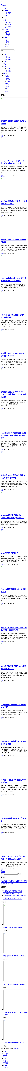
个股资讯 (8, 22)
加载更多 (3, 872)
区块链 (8, 34)
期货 (7, 42)
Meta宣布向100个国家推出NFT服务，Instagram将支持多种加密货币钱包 (14, 435)
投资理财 (5, 37)
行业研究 (8, 26)
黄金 (7, 41)
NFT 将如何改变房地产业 (10, 553)
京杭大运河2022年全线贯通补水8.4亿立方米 (14, 956)
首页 (4, 8)
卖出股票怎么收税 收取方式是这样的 (12, 899)
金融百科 (5, 46)
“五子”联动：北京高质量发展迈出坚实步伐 (14, 984)
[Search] (14, 50)
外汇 (7, 39)
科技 (4, 19)
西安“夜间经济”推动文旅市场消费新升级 (13, 1042)
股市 (4, 21)
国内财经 (8, 14)
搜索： (2, 873)
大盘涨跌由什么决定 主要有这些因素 (12, 892)
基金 (7, 44)
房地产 (5, 15)
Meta (2, 451)
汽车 (4, 17)
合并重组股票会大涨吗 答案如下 (11, 893)
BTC (7, 31)
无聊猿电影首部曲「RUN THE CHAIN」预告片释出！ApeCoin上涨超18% (13, 394)
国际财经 (8, 12)
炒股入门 (5, 27)
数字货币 (5, 29)
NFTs (7, 32)
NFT (2, 136)
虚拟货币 (3, 176)
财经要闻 (5, 10)
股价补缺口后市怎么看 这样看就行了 (12, 890)
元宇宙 (8, 35)
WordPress (16, 1048)
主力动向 (8, 24)
